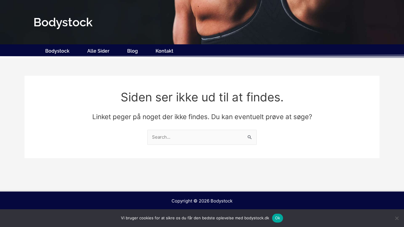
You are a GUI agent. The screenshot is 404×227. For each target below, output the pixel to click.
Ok (277, 217)
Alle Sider (98, 51)
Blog (132, 51)
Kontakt (164, 51)
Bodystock (57, 51)
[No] (397, 218)
